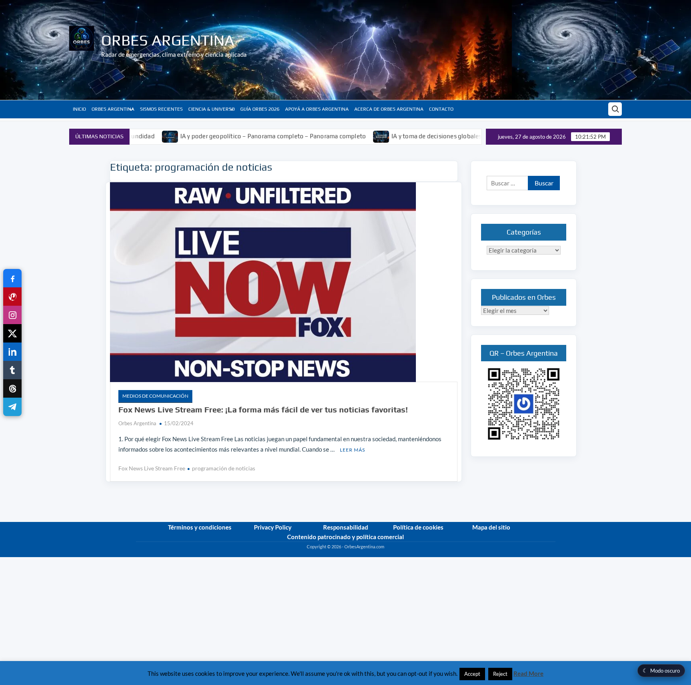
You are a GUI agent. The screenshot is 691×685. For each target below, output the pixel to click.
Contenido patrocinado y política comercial (345, 536)
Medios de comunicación (155, 396)
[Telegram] (12, 407)
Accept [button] (472, 674)
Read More (528, 673)
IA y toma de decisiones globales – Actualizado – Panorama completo (459, 136)
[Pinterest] (12, 296)
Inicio (79, 109)
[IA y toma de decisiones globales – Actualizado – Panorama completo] (353, 135)
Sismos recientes (161, 109)
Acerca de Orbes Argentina (388, 109)
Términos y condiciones (200, 527)
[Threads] (12, 388)
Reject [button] (500, 674)
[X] (12, 333)
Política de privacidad (534, 553)
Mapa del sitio (491, 527)
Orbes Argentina (167, 40)
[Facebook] (12, 278)
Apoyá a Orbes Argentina (317, 109)
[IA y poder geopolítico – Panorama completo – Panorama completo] (142, 135)
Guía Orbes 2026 (260, 109)
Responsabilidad (345, 527)
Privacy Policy (273, 527)
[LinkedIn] (12, 351)
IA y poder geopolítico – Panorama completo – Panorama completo (245, 136)
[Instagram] (12, 315)
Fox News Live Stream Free (151, 468)
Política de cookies (418, 527)
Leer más (352, 450)
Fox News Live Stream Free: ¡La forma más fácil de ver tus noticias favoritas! (263, 409)
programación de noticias (223, 468)
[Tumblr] (12, 370)
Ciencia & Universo (211, 109)
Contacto (441, 109)
